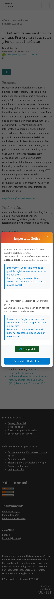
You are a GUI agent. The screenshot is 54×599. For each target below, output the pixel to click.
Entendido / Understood (27, 361)
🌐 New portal (27, 349)
